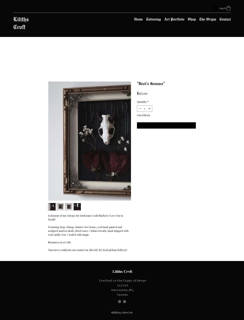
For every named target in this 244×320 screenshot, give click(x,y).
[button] (229, 8)
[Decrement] (139, 109)
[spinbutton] (144, 109)
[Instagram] (119, 301)
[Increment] (149, 109)
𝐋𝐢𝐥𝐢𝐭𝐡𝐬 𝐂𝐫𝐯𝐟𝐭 (122, 271)
